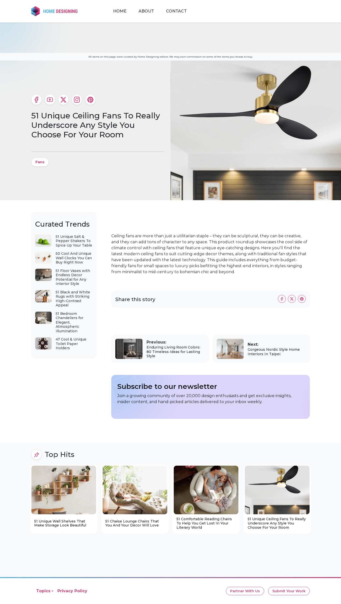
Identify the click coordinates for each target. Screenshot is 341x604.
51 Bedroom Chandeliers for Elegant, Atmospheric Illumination (69, 322)
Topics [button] (43, 591)
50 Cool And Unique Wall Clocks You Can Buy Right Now (74, 257)
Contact (176, 11)
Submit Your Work (289, 591)
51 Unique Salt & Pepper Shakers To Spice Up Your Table (74, 241)
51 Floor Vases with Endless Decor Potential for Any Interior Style (73, 277)
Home (120, 11)
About (146, 11)
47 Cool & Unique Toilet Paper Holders (71, 343)
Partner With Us (245, 591)
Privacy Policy (72, 591)
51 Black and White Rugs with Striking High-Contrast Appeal (73, 299)
